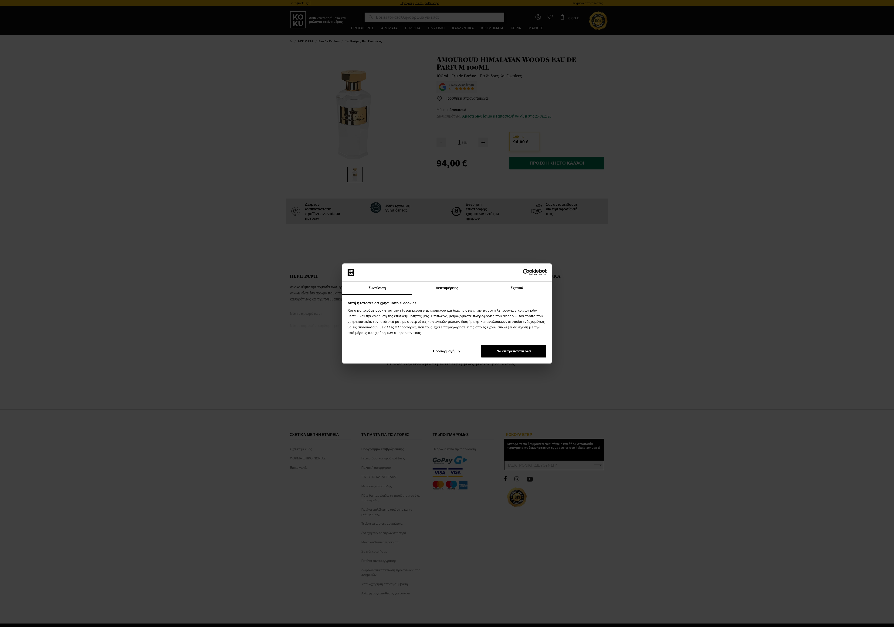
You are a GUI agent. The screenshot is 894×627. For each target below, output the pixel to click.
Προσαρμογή (443, 351)
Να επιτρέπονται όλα (514, 351)
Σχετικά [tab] (517, 288)
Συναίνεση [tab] (377, 288)
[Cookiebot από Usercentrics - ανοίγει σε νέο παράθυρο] (526, 272)
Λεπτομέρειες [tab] (447, 288)
